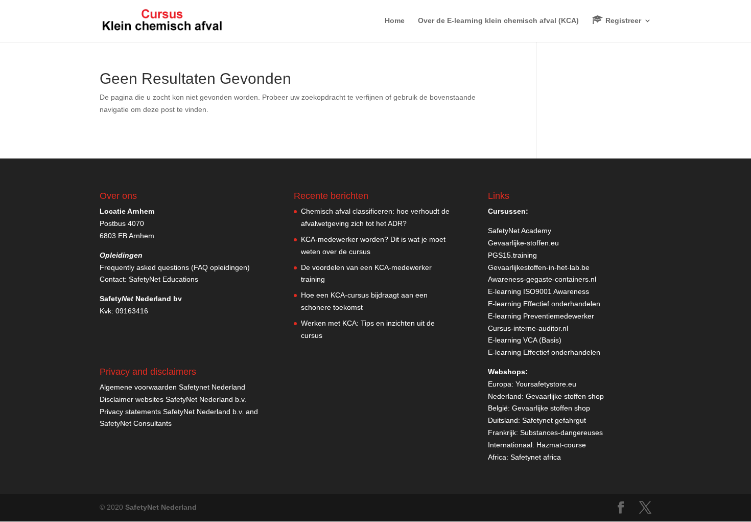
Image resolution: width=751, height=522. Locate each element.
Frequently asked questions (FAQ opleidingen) (175, 267)
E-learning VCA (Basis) (524, 340)
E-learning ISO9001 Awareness (538, 291)
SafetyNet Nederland (161, 507)
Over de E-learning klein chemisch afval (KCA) (498, 21)
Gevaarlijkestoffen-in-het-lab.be (539, 267)
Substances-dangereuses (561, 432)
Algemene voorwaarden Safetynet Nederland (172, 387)
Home (395, 21)
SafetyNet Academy (519, 230)
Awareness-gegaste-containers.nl (542, 279)
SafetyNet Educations (163, 279)
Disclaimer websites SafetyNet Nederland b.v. (173, 399)
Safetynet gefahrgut (554, 420)
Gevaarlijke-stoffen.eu (523, 243)
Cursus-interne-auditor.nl (528, 328)
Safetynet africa (535, 457)
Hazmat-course (561, 445)
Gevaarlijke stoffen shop (565, 396)
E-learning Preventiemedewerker (541, 316)
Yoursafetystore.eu (545, 384)
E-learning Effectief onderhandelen (544, 304)
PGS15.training (513, 255)
